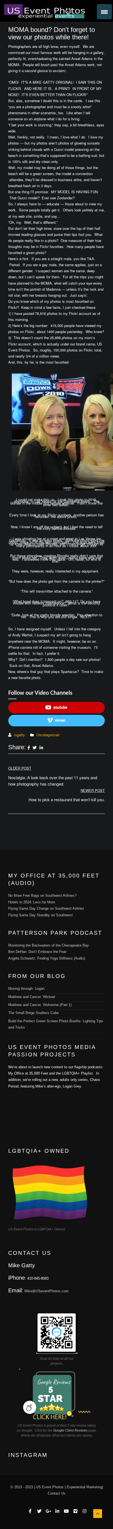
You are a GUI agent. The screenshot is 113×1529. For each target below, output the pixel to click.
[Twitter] (35, 748)
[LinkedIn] (41, 748)
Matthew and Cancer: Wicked (31, 997)
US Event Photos (50, 1487)
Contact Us (57, 1493)
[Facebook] (28, 748)
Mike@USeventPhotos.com (46, 1291)
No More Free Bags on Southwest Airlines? (42, 895)
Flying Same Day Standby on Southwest (40, 915)
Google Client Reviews (70, 1430)
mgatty (19, 734)
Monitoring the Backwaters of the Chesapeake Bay (48, 945)
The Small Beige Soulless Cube (33, 1013)
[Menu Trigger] (104, 11)
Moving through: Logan (26, 988)
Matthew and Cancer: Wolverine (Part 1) (40, 1005)
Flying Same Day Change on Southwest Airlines (46, 908)
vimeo (60, 721)
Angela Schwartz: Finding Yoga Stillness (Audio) (46, 958)
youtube (60, 708)
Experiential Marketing (84, 1487)
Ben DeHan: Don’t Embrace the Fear (37, 952)
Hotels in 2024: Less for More (31, 902)
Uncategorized (47, 734)
